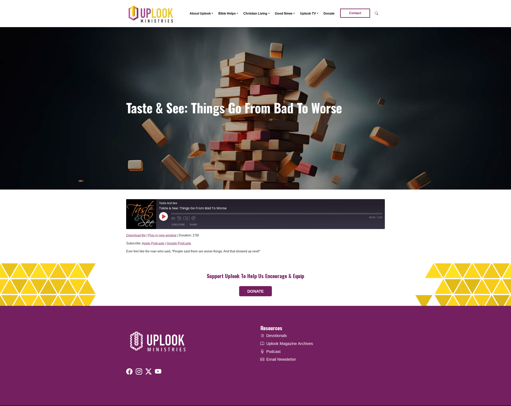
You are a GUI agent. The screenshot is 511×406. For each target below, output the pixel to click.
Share (193, 224)
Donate (329, 13)
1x (186, 218)
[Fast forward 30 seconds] (194, 218)
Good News (283, 13)
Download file (136, 235)
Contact (355, 13)
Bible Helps (227, 13)
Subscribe (178, 224)
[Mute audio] (173, 218)
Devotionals (276, 335)
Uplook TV (308, 13)
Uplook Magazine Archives (289, 343)
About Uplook (200, 13)
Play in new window (162, 235)
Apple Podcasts (153, 243)
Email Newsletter (281, 359)
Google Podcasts (179, 243)
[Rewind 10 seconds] (179, 218)
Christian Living (255, 13)
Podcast (273, 351)
